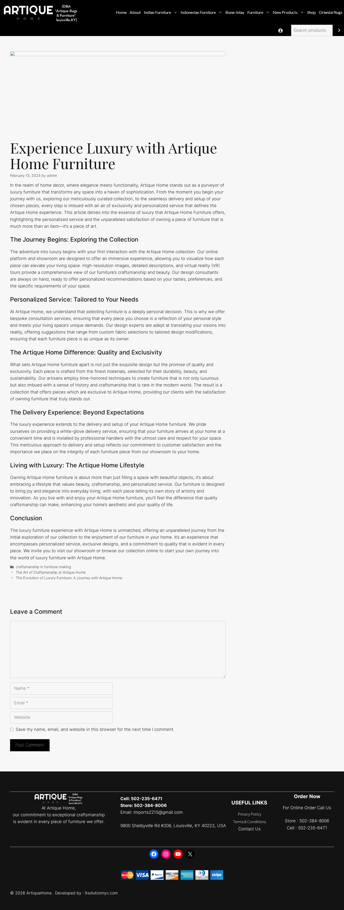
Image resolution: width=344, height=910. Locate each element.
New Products (285, 12)
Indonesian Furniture (198, 12)
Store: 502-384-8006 (143, 805)
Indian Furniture (157, 12)
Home (121, 12)
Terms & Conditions (249, 821)
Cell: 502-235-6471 (141, 798)
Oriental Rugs (330, 12)
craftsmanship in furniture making (43, 567)
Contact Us (249, 828)
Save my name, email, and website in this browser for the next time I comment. (95, 729)
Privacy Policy (249, 814)
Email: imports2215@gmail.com (151, 812)
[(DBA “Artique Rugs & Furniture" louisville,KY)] (41, 12)
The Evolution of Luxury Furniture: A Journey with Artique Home (69, 578)
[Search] (339, 30)
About (135, 12)
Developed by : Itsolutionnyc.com (86, 892)
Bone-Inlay (234, 12)
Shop (311, 12)
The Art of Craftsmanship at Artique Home (51, 572)
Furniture (255, 12)
